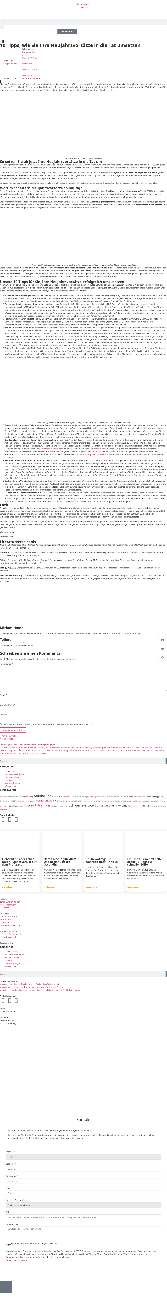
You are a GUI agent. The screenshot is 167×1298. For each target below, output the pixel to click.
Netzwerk (29, 805)
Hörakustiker (131, 454)
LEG (1, 806)
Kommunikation (96, 801)
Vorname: (10, 1164)
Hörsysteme (71, 801)
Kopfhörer (135, 801)
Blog (52, 31)
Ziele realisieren (29, 69)
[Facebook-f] (3, 819)
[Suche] (166, 761)
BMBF (60, 797)
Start (4, 31)
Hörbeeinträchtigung (15, 774)
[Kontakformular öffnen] (162, 649)
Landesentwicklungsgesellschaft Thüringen (152, 801)
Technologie (135, 806)
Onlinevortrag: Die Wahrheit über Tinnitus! (101, 860)
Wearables (162, 806)
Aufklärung (43, 796)
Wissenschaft (11, 786)
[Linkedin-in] (16, 819)
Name (3, 695)
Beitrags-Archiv (6, 943)
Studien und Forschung (116, 805)
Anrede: (10, 1152)
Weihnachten (4, 810)
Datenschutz (11, 771)
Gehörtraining (152, 796)
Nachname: (11, 1176)
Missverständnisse (10, 806)
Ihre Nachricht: (13, 1224)
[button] (2, 27)
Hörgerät (13, 801)
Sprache (99, 806)
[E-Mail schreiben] (162, 640)
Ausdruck (55, 797)
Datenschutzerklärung (80, 797)
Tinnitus (55, 448)
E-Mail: (9, 1188)
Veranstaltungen (12, 783)
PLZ (7, 1212)
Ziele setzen (27, 75)
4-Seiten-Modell (15, 797)
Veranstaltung (154, 806)
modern (20, 806)
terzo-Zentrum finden (22, 31)
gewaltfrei (161, 797)
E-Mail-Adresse (7, 705)
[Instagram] (10, 819)
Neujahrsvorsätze (30, 57)
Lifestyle (8, 780)
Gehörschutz (141, 796)
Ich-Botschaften (85, 801)
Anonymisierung (26, 796)
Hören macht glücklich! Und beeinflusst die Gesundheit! (60, 861)
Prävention (27, 63)
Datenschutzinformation (114, 797)
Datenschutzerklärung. (16, 1260)
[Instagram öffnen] (162, 657)
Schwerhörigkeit (82, 805)
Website (3, 715)
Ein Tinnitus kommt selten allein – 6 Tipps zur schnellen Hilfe (145, 861)
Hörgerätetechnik (29, 801)
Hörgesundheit (10, 63)
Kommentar (6, 664)
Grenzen (2, 801)
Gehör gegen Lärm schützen (96, 454)
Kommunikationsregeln (124, 801)
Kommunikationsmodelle (109, 801)
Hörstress (45, 448)
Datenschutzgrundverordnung (96, 797)
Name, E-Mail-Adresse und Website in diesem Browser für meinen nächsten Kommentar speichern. (48, 724)
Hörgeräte (21, 801)
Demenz (126, 796)
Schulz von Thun (63, 806)
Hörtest (77, 801)
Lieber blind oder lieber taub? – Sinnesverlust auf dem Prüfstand (19, 861)
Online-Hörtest (67, 31)
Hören (8, 801)
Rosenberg (53, 806)
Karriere (42, 31)
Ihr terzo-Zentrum (14, 1200)
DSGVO (133, 797)
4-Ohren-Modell (5, 797)
